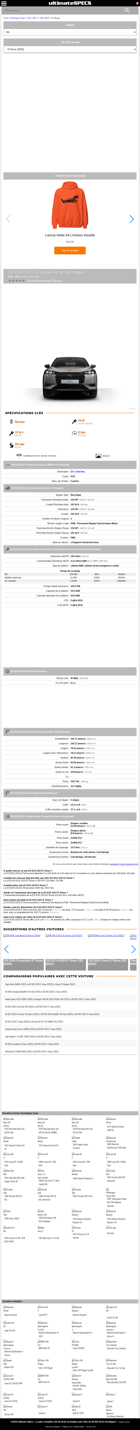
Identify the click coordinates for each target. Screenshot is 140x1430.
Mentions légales (53, 1427)
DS (29, 18)
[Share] (134, 10)
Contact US (91, 1427)
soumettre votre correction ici (123, 864)
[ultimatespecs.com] (70, 3)
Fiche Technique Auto (14, 18)
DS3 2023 (45, 18)
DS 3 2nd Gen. (78, 471)
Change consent (124, 1422)
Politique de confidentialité (73, 1427)
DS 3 (35, 18)
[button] (132, 219)
